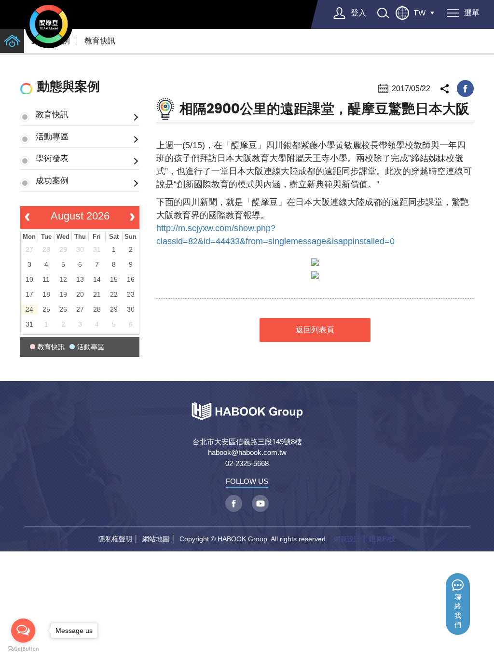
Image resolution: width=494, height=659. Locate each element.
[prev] (27, 217)
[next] (132, 217)
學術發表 (52, 158)
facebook (465, 88)
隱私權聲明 (115, 539)
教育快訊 (99, 41)
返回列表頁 (315, 330)
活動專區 (52, 136)
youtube (260, 503)
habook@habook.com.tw (247, 452)
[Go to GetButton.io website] (23, 649)
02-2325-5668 (247, 463)
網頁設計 (346, 539)
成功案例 (52, 180)
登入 (358, 12)
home (12, 41)
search (383, 13)
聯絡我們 (457, 611)
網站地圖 (155, 539)
